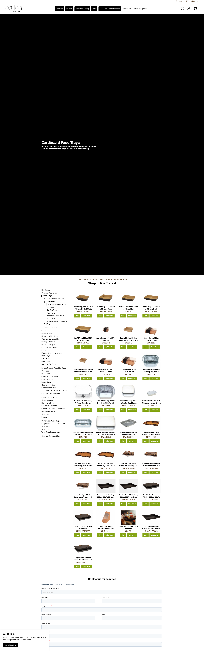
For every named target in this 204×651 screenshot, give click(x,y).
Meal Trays (51, 313)
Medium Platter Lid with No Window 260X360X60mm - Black (83, 528)
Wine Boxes (45, 429)
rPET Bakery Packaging (50, 393)
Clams (43, 330)
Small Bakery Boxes (49, 388)
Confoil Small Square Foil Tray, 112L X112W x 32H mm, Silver (106, 403)
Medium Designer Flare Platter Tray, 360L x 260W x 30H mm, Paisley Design (83, 465)
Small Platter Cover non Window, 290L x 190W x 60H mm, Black (151, 497)
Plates (43, 350)
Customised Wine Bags (50, 421)
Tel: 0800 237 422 (182, 1)
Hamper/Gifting (82, 8)
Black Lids (45, 417)
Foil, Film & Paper (48, 344)
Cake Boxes (45, 371)
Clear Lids (45, 414)
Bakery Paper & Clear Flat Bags (53, 368)
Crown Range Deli (51, 327)
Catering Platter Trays (50, 293)
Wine (94, 8)
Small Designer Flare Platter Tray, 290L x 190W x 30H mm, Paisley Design (151, 434)
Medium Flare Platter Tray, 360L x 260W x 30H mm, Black (128, 497)
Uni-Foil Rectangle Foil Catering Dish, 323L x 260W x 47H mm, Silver (128, 434)
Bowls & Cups (46, 333)
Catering (59, 8)
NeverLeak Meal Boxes (50, 336)
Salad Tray (51, 318)
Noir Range (45, 290)
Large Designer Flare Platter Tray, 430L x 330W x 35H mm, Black (151, 528)
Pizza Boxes (45, 358)
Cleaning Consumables (110, 8)
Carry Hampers (47, 400)
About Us (194, 1)
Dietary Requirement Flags (51, 353)
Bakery (69, 8)
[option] (102, 145)
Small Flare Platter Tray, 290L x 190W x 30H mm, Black (105, 497)
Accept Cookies (10, 645)
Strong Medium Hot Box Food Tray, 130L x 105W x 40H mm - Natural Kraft (128, 340)
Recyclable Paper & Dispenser (53, 424)
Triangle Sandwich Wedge (57, 321)
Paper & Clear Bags (49, 347)
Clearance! (45, 361)
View (77, 315)
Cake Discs (45, 374)
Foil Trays (50, 307)
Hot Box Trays (52, 310)
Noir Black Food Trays (55, 316)
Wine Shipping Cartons (50, 432)
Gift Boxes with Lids (49, 406)
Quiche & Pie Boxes (48, 364)
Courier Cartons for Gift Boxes (53, 408)
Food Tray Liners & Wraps (54, 298)
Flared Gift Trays (47, 403)
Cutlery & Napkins (48, 342)
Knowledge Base (141, 8)
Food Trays (47, 296)
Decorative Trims (48, 411)
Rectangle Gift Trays (49, 397)
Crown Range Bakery (49, 376)
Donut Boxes (46, 382)
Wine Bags (45, 426)
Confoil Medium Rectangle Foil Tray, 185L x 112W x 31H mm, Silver (83, 434)
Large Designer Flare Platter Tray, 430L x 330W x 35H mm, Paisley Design (106, 465)
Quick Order (86, 315)
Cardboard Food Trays (57, 304)
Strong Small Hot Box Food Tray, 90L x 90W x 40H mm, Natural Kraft (83, 371)
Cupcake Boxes (47, 379)
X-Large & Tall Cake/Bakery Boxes (54, 390)
